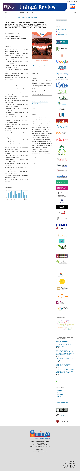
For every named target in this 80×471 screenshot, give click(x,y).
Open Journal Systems (62, 402)
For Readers (59, 390)
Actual (15, 12)
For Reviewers (60, 394)
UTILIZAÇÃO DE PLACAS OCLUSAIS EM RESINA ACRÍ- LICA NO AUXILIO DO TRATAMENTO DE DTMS (65, 371)
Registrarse (69, 1)
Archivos (22, 12)
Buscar (74, 12)
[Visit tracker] (56, 381)
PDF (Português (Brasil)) (40, 66)
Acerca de (29, 12)
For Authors (59, 392)
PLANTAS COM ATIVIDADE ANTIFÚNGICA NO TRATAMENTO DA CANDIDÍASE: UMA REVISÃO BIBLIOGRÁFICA (64, 344)
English (60, 32)
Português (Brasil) (62, 29)
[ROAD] (62, 142)
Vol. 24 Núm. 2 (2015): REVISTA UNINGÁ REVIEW (27, 17)
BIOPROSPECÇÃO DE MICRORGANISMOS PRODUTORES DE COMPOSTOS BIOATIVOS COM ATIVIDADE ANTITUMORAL (65, 352)
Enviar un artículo (61, 20)
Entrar (75, 1)
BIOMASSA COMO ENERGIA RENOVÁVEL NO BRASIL (63, 364)
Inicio (6, 17)
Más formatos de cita (38, 94)
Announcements (7, 12)
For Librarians (59, 396)
